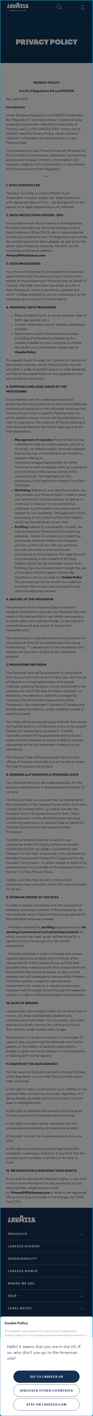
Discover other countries (46, 1390)
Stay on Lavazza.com (46, 1404)
